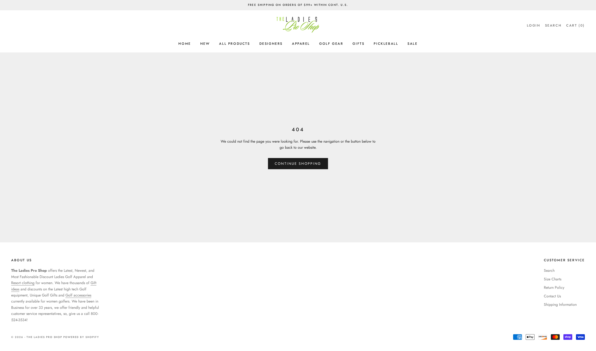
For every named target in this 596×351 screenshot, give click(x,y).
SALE (412, 43)
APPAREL (301, 43)
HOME (184, 43)
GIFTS (358, 43)
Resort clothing (22, 283)
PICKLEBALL (386, 43)
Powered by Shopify (81, 337)
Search (549, 270)
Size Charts (552, 279)
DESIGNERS (271, 43)
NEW (205, 43)
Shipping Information (560, 304)
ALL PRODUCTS (234, 43)
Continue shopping (298, 163)
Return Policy (554, 287)
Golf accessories (78, 295)
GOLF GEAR (331, 43)
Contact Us (552, 296)
